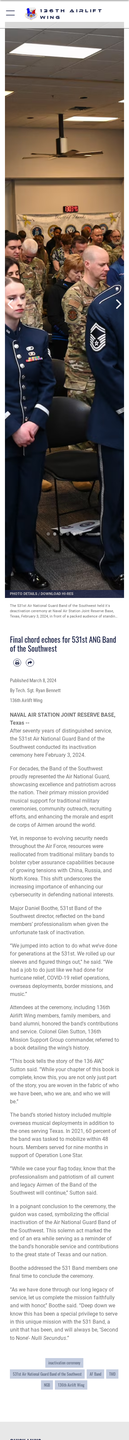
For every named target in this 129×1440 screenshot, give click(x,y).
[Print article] (17, 663)
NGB (47, 1385)
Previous (11, 304)
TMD (112, 1374)
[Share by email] (30, 663)
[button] (11, 14)
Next (118, 304)
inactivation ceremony (64, 1363)
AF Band (95, 1374)
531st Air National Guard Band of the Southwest (47, 1374)
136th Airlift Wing (71, 1385)
